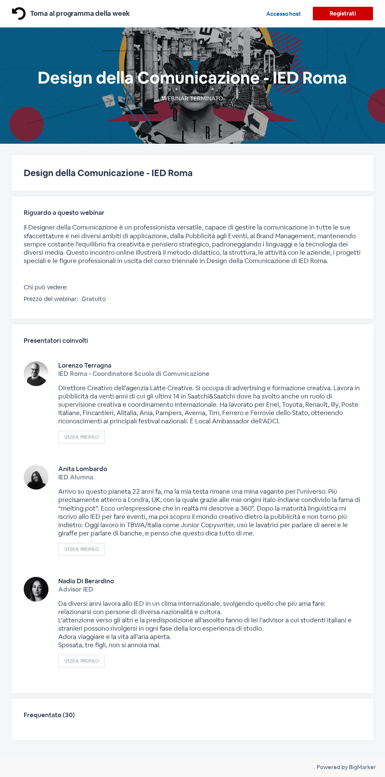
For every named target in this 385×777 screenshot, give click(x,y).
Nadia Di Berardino (86, 581)
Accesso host (283, 13)
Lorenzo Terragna (84, 365)
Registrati (343, 13)
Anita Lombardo (82, 469)
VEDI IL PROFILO (81, 437)
